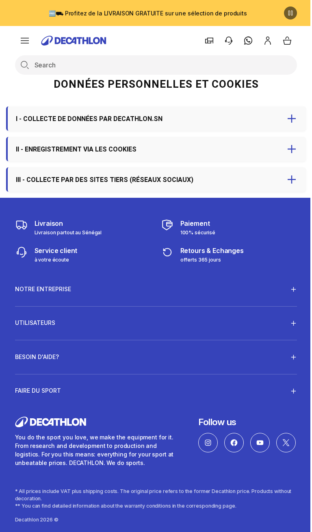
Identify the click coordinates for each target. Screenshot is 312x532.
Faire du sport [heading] (38, 390)
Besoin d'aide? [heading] (37, 356)
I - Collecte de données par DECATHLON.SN (89, 119)
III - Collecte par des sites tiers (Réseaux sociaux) (104, 180)
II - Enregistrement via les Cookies (76, 149)
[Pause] (290, 12)
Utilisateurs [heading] (35, 322)
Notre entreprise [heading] (43, 288)
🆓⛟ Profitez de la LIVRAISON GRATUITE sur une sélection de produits (148, 13)
